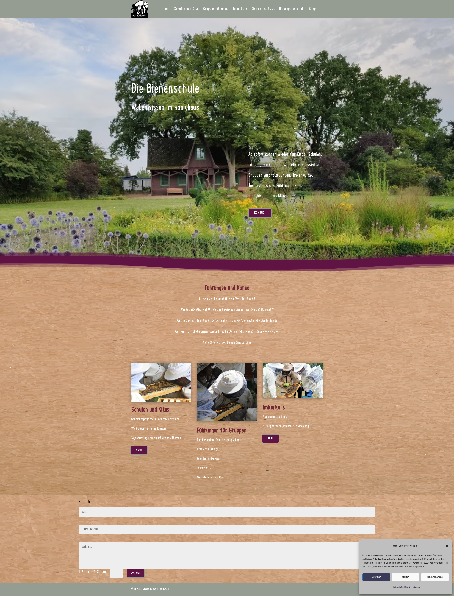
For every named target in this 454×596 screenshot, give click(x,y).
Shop (312, 9)
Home (166, 9)
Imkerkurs (240, 9)
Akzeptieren (376, 577)
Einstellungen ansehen (435, 577)
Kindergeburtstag (263, 9)
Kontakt (260, 213)
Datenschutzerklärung (401, 587)
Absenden (136, 573)
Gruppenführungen (216, 9)
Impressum (416, 587)
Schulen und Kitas (186, 9)
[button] (447, 546)
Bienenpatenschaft (292, 9)
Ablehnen (405, 577)
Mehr (139, 450)
